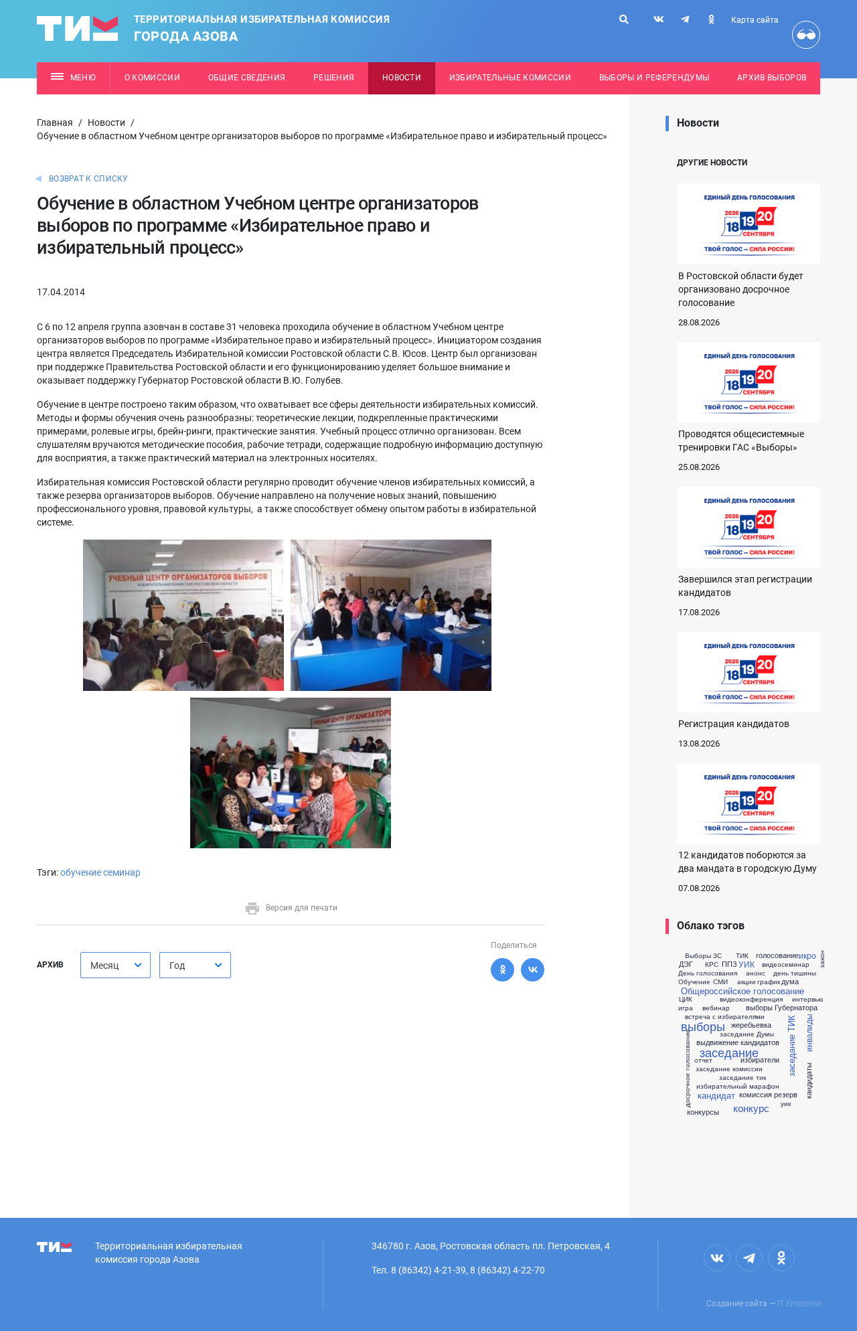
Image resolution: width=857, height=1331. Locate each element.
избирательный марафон (737, 1086)
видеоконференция (751, 999)
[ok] (711, 19)
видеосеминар (785, 964)
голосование (777, 955)
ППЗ (729, 963)
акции (746, 981)
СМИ (720, 981)
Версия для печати (301, 908)
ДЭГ (686, 963)
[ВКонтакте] (532, 970)
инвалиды (808, 1033)
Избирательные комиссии (510, 77)
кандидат (716, 1095)
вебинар (716, 1007)
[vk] (659, 19)
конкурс (751, 1108)
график (768, 981)
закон (821, 959)
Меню (83, 77)
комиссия (755, 1094)
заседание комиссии (729, 1068)
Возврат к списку (89, 178)
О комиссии (152, 77)
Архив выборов (771, 77)
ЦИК (685, 999)
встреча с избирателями (725, 1016)
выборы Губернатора (781, 1007)
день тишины (794, 972)
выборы (703, 1026)
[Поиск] (624, 19)
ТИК (742, 955)
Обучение (694, 981)
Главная (55, 122)
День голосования (707, 972)
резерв (785, 1094)
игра (685, 1007)
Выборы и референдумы (654, 77)
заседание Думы (747, 1033)
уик (786, 1103)
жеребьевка (751, 1024)
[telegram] (685, 19)
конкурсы (703, 1111)
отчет (703, 1059)
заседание (729, 1052)
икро (807, 955)
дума (790, 981)
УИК (746, 964)
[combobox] (115, 965)
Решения (333, 77)
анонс (755, 972)
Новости (401, 77)
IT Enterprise (799, 1303)
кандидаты (808, 1081)
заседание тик (742, 1077)
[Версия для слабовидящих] (806, 35)
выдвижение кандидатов (737, 1042)
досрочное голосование (686, 1067)
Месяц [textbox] (104, 965)
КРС (711, 964)
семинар (122, 872)
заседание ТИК (791, 1046)
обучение (80, 872)
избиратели (760, 1059)
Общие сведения (247, 77)
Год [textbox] (177, 965)
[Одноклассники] (502, 970)
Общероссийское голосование (742, 990)
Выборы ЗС (703, 955)
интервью (808, 999)
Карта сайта (755, 20)
